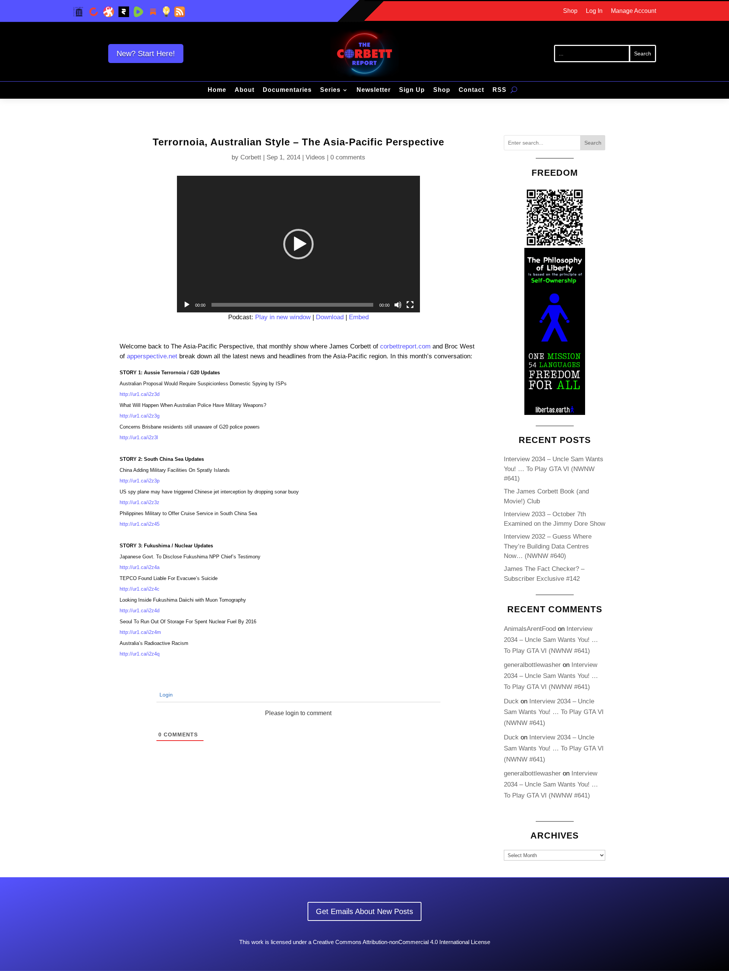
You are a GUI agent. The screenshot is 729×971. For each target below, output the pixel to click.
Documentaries (287, 90)
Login (165, 695)
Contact (471, 90)
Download (330, 317)
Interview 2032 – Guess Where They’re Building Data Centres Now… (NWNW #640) (548, 546)
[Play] (187, 305)
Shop (570, 11)
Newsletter (374, 90)
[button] (298, 244)
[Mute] (398, 305)
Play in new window (283, 317)
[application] (298, 244)
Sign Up (412, 90)
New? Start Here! (146, 53)
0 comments (347, 157)
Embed (359, 317)
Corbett (250, 157)
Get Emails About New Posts (364, 911)
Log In (594, 11)
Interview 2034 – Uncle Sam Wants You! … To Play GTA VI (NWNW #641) (553, 469)
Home (217, 90)
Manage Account (633, 11)
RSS (499, 90)
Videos (315, 157)
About (244, 90)
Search (592, 143)
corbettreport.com (405, 346)
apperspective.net (152, 356)
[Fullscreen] (410, 305)
